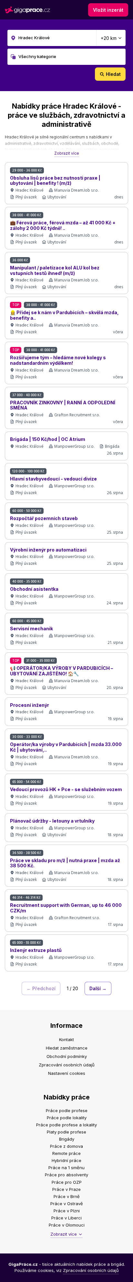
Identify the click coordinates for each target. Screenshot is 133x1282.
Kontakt (66, 1039)
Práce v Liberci (66, 1217)
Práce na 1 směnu (66, 1167)
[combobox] (66, 38)
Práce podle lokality (67, 1117)
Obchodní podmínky (66, 1056)
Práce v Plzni (67, 1210)
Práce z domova (66, 1146)
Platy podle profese (66, 1131)
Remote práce (66, 1153)
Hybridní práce (66, 1160)
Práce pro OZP (67, 1182)
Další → (98, 988)
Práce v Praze (66, 1189)
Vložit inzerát (108, 10)
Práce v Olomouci (67, 1225)
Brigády (66, 1139)
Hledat (113, 74)
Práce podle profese (66, 1110)
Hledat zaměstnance (66, 1048)
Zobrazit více (66, 153)
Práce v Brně (67, 1196)
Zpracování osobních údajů (67, 1064)
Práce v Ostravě (66, 1203)
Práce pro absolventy (66, 1174)
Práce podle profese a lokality (66, 1124)
